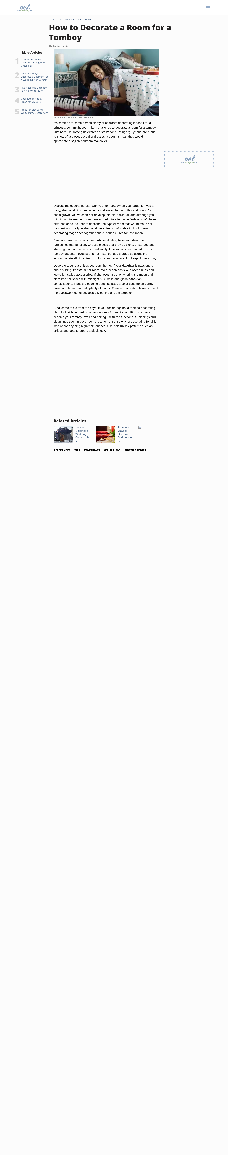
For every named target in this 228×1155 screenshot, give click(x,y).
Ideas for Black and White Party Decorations (34, 111)
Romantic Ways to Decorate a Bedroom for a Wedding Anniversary (34, 76)
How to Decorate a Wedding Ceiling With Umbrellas (33, 62)
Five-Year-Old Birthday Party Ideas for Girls (34, 89)
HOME (52, 19)
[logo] (24, 7)
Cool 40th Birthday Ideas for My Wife (31, 100)
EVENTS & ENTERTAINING (75, 19)
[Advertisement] (106, 177)
